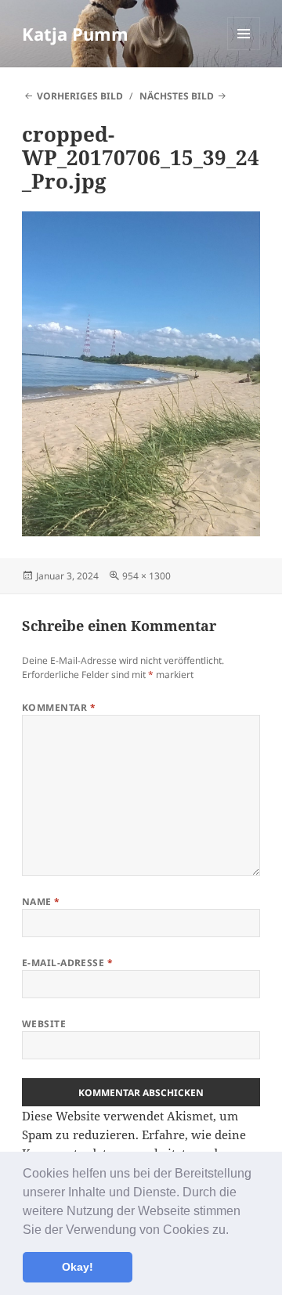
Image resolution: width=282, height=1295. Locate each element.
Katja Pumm (75, 33)
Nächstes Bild (176, 96)
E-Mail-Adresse (68, 962)
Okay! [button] (77, 1267)
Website (44, 1023)
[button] (234, 1230)
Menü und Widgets (244, 49)
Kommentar (59, 707)
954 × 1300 (146, 576)
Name (41, 901)
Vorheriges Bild (80, 96)
